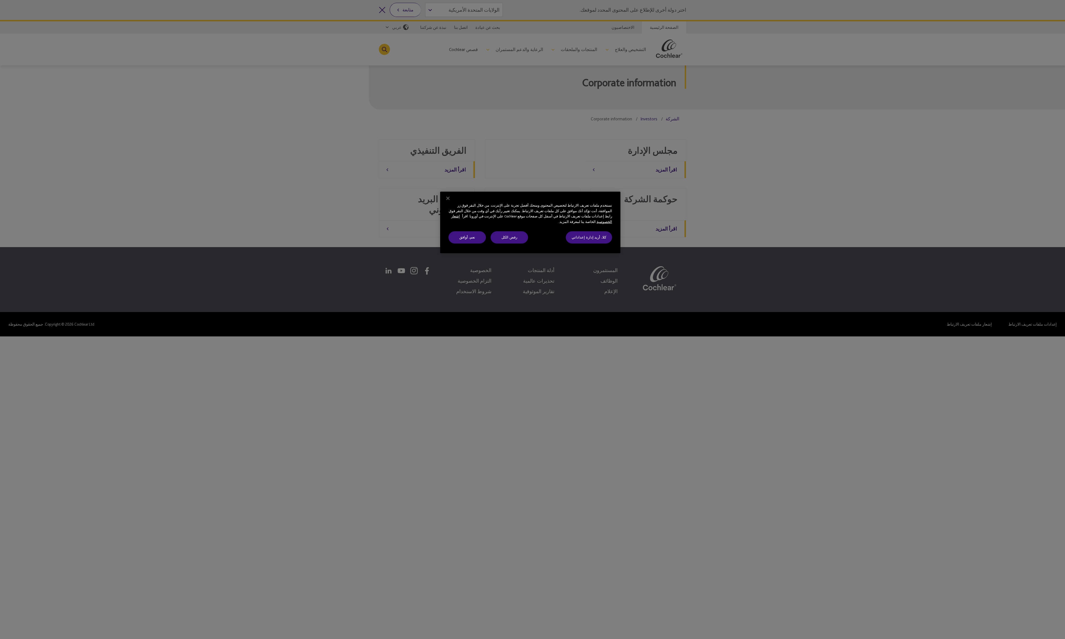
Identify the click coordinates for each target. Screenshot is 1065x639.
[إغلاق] (448, 198)
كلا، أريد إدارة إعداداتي (589, 237)
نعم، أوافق (467, 237)
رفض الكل (509, 237)
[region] (530, 222)
